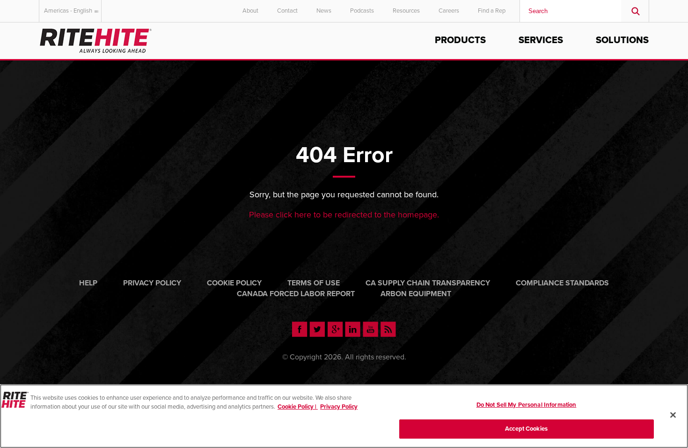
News (323, 11)
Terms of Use (313, 283)
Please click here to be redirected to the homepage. (344, 214)
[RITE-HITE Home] (95, 39)
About (250, 11)
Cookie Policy (234, 283)
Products (460, 40)
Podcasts (362, 11)
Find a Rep (491, 11)
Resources (406, 11)
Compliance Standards (562, 283)
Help (88, 283)
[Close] (673, 414)
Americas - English (68, 11)
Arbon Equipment (416, 294)
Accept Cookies (526, 428)
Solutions (622, 40)
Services (541, 40)
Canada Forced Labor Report (296, 294)
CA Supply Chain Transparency (428, 283)
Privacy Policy (152, 283)
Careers (449, 11)
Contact (287, 11)
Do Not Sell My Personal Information (526, 405)
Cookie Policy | (298, 407)
